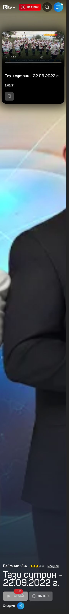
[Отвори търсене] (47, 7)
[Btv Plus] (9, 7)
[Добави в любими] (9, 96)
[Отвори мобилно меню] (58, 7)
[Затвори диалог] (59, 36)
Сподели (9, 606)
